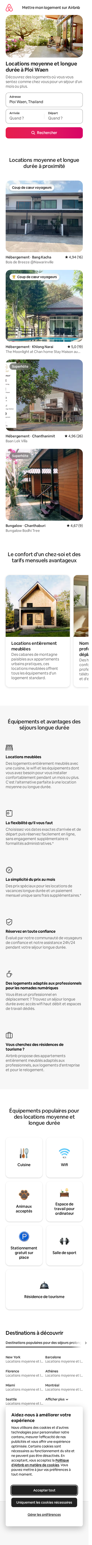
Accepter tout (44, 1490)
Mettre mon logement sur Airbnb (51, 7)
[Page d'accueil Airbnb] (9, 7)
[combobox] (44, 102)
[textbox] (24, 118)
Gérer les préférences (44, 1514)
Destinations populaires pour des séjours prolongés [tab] (45, 1343)
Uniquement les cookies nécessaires (44, 1502)
